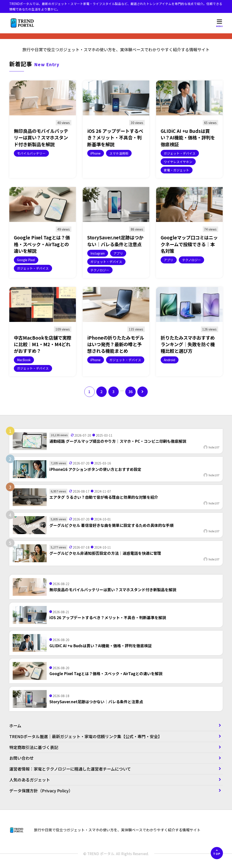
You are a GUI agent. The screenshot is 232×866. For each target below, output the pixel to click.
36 (130, 391)
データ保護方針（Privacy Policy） (41, 790)
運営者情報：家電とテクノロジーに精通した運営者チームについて (70, 769)
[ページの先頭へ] (217, 853)
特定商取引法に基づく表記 (35, 747)
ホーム (15, 725)
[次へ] (142, 392)
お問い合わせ (21, 758)
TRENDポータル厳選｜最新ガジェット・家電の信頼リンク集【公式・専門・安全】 (85, 736)
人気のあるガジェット (29, 780)
